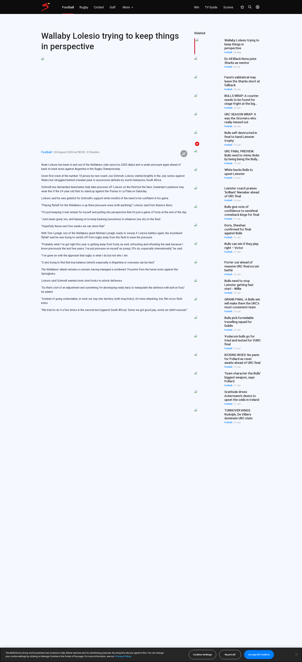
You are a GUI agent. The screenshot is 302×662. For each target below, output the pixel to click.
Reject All (230, 654)
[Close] (296, 654)
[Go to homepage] (45, 7)
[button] (227, 65)
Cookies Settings (202, 654)
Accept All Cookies (258, 654)
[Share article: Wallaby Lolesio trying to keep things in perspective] (183, 153)
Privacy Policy (123, 656)
